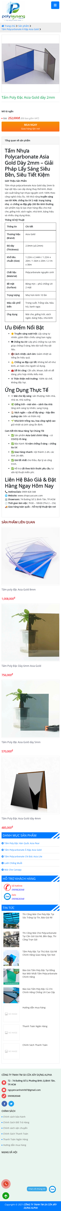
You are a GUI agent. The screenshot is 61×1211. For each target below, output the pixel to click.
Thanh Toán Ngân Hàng (35, 1026)
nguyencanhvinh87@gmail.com (24, 1089)
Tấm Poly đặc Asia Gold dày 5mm (21, 742)
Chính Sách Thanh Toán (35, 1044)
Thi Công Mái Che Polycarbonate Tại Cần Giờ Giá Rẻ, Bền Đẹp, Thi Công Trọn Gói (39, 936)
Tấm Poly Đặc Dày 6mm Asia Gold (21, 666)
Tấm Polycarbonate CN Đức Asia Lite (23, 856)
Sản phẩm (23, 25)
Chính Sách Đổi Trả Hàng (16, 1122)
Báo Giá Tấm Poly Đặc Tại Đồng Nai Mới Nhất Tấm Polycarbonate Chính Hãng (40, 973)
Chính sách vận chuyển (15, 1128)
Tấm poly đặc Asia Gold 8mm (19, 589)
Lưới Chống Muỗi (13, 863)
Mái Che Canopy (12, 869)
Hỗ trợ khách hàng (19, 879)
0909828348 (14, 1095)
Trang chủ (9, 25)
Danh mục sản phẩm (19, 835)
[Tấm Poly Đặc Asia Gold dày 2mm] (30, 64)
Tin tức (9, 908)
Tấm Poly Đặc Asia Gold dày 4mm (21, 818)
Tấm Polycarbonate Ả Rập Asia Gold (20, 29)
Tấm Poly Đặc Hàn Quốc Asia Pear (22, 843)
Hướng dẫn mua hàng (34, 1007)
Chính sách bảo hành (14, 1116)
